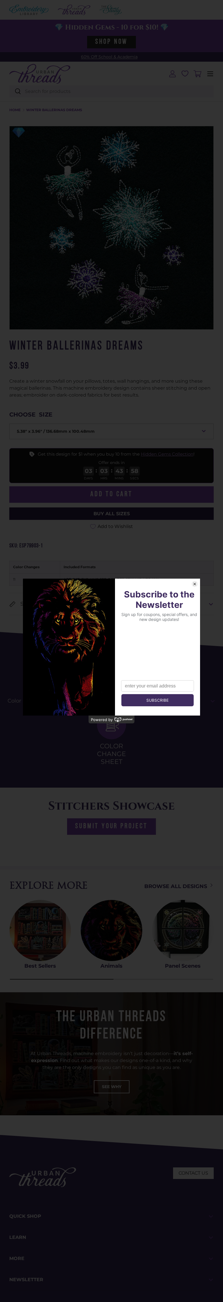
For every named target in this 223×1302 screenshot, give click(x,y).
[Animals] (111, 930)
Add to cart (111, 494)
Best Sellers (40, 966)
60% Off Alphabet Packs (109, 56)
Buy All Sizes (111, 513)
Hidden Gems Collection (167, 454)
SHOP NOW (111, 41)
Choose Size (30, 414)
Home (15, 110)
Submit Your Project (111, 826)
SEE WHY (111, 1086)
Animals (111, 966)
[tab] (111, 738)
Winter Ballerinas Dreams (54, 110)
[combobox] (111, 91)
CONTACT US (193, 1173)
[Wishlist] (185, 73)
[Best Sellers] (40, 930)
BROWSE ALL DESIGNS (176, 886)
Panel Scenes (183, 966)
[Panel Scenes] (182, 930)
